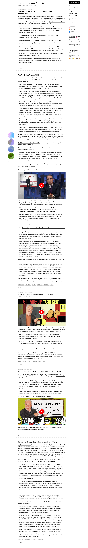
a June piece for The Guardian (27, 328)
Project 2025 (39, 284)
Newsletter (72, 10)
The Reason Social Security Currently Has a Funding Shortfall (35, 12)
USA (29, 5)
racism (29, 361)
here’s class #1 (40, 429)
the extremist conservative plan (57, 78)
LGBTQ (19, 361)
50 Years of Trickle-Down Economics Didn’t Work (37, 442)
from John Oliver (34, 170)
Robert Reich (20, 65)
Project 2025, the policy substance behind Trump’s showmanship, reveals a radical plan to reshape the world (40, 281)
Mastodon (73, 33)
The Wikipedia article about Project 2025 (29, 143)
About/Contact (73, 15)
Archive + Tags (73, 13)
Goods (71, 12)
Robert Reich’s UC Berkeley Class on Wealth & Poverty (39, 371)
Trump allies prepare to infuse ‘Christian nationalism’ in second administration (43, 228)
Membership (73, 8)
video (27, 5)
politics (23, 5)
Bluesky (73, 31)
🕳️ (75, 58)
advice (31, 163)
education (27, 432)
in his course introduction (28, 429)
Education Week (22, 223)
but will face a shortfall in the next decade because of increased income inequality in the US (41, 23)
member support (72, 37)
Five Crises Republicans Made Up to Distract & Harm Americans (36, 295)
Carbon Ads (78, 22)
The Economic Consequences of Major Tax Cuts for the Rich (39, 460)
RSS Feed (73, 29)
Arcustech (76, 39)
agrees (42, 502)
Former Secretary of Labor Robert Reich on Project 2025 (33, 78)
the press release (50, 461)
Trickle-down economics (24, 445)
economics (33, 5)
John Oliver (28, 284)
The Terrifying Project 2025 (28, 75)
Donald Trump (21, 284)
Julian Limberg (33, 539)
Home (70, 6)
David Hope (20, 539)
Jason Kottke (30, 9)
